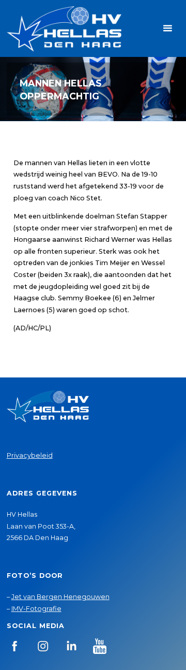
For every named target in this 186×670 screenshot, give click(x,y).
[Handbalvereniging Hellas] (64, 28)
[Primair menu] (167, 28)
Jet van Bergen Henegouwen (60, 597)
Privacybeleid (30, 455)
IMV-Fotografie (36, 609)
